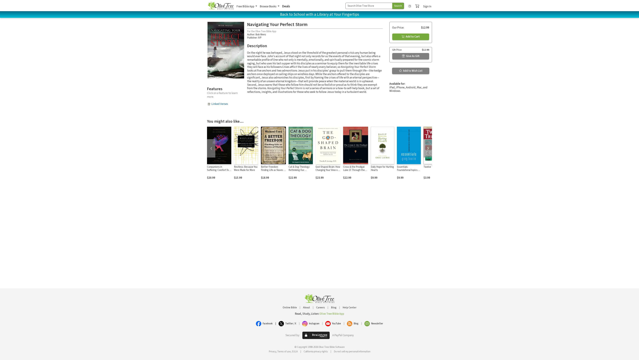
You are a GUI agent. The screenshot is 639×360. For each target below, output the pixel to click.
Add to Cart (412, 37)
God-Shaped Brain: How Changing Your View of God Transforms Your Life (328, 171)
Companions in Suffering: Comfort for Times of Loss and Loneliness (218, 171)
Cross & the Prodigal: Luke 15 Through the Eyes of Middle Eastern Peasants (355, 171)
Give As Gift (413, 56)
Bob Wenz (260, 34)
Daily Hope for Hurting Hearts (382, 168)
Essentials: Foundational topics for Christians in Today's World (407, 171)
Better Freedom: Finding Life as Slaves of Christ (273, 170)
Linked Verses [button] (219, 104)
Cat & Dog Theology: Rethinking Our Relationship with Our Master (300, 171)
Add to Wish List (413, 71)
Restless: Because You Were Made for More (245, 168)
